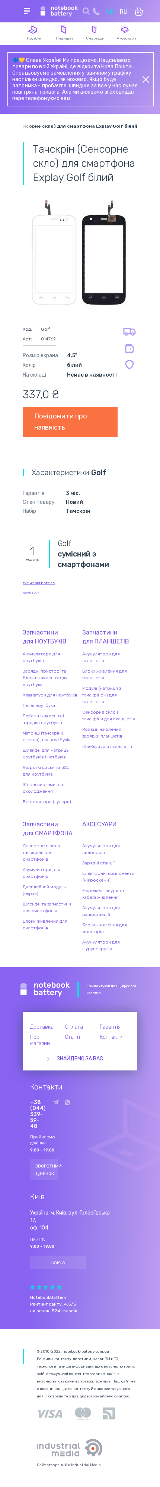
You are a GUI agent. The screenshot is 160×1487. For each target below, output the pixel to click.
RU (124, 11)
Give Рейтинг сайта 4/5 (52, 1287)
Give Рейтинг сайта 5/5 (59, 1287)
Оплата (74, 1027)
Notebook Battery (45, 989)
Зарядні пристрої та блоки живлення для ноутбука (45, 677)
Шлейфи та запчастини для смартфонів (47, 907)
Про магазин (40, 1040)
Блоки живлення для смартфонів (45, 924)
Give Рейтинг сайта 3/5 (45, 1287)
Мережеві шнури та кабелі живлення (103, 894)
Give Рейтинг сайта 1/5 (32, 1287)
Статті (72, 1037)
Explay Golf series (39, 583)
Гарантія (110, 1027)
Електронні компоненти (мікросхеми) (108, 877)
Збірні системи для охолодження (43, 788)
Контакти (111, 1037)
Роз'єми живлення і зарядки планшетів (103, 733)
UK (110, 11)
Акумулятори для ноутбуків (41, 657)
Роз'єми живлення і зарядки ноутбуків (43, 719)
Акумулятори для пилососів (101, 849)
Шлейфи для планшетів (107, 746)
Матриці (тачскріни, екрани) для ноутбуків (47, 736)
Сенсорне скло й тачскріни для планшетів (108, 715)
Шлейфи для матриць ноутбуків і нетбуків (45, 754)
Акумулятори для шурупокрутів (101, 945)
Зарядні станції (98, 863)
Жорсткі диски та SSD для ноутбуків (46, 771)
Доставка (42, 1027)
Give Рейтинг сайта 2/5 (39, 1287)
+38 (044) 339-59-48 (38, 1114)
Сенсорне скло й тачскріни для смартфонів (41, 852)
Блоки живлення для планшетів (104, 674)
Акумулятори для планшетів (101, 657)
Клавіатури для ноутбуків (50, 695)
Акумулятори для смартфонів (41, 873)
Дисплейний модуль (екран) (44, 890)
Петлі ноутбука (39, 705)
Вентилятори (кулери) (47, 801)
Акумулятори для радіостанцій (101, 911)
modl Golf (31, 593)
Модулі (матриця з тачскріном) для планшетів (101, 695)
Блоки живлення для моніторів (104, 928)
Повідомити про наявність (60, 421)
